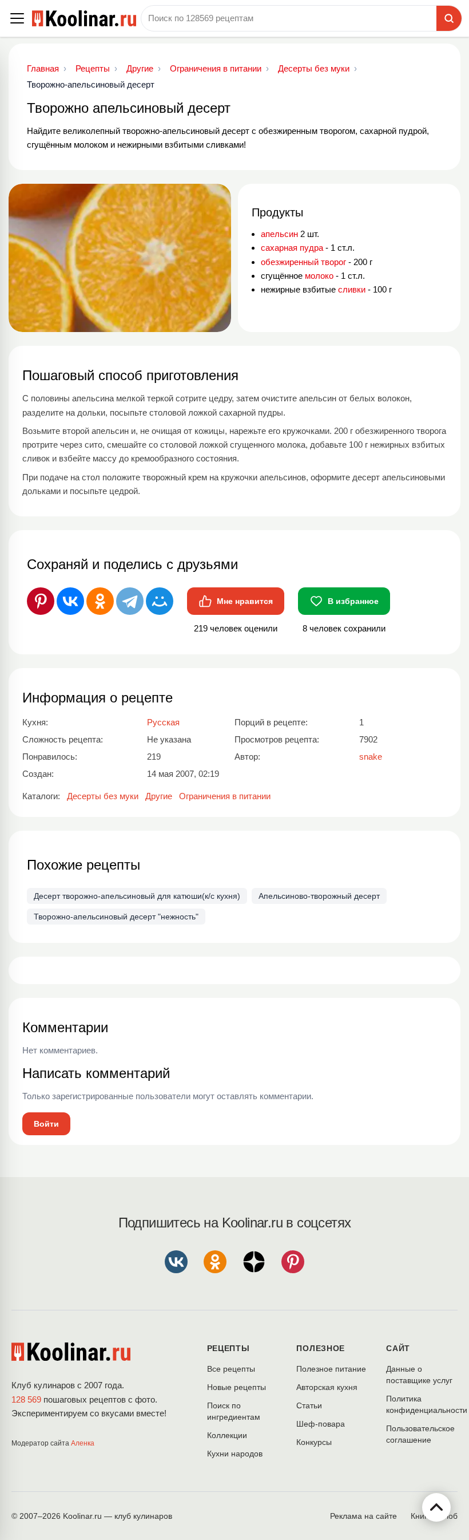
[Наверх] (436, 1507)
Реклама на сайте (363, 1516)
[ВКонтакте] (70, 601)
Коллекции (227, 1435)
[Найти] (449, 18)
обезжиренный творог (303, 262)
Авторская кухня (326, 1387)
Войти (46, 1123)
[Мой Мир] (159, 601)
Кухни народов (235, 1453)
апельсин (279, 234)
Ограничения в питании (225, 796)
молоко (319, 276)
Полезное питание (331, 1368)
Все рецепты (231, 1368)
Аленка (82, 1443)
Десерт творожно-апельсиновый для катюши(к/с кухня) (137, 896)
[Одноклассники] (100, 601)
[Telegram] (130, 601)
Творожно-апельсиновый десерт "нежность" (116, 916)
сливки (351, 289)
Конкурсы (314, 1442)
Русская (163, 722)
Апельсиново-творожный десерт (319, 896)
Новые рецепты (236, 1387)
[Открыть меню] (17, 18)
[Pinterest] (40, 601)
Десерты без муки (102, 796)
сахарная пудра (292, 247)
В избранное (353, 601)
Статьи (309, 1405)
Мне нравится (245, 601)
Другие (158, 796)
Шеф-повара (320, 1423)
